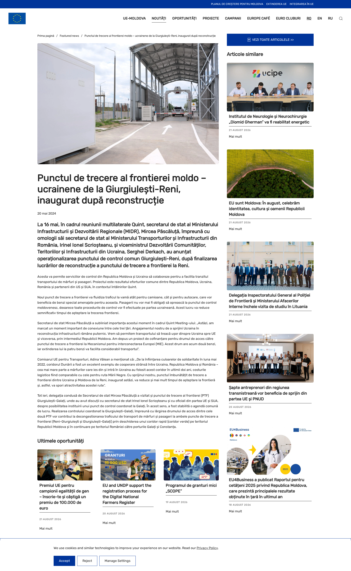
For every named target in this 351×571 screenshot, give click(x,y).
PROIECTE (211, 18)
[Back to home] (17, 18)
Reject (87, 561)
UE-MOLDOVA (134, 18)
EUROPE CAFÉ (258, 18)
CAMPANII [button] (233, 18)
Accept (64, 561)
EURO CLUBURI (288, 18)
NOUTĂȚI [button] (159, 18)
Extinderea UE (276, 3)
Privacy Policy (207, 548)
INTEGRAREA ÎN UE (302, 3)
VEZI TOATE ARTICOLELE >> (273, 40)
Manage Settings (117, 561)
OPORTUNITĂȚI (184, 18)
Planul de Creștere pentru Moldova (237, 3)
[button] (341, 18)
